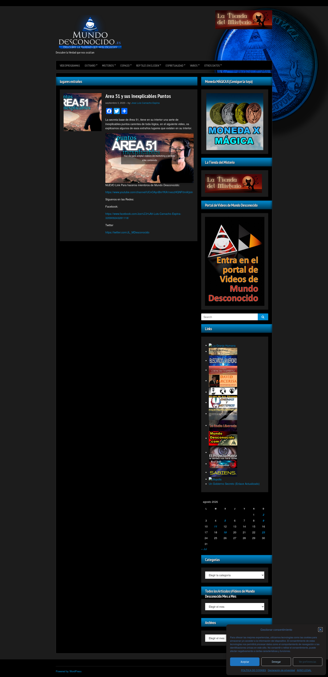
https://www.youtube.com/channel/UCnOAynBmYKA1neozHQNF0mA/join (149, 192)
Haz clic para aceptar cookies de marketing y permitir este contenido (149, 158)
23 (263, 532)
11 (215, 526)
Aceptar (245, 662)
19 (225, 532)
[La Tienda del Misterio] (243, 19)
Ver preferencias (307, 662)
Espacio (125, 65)
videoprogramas (70, 65)
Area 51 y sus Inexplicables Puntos (138, 95)
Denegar (276, 662)
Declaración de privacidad (281, 670)
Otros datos (212, 65)
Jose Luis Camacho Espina (145, 102)
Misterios (108, 65)
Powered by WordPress (69, 671)
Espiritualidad (174, 65)
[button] (320, 629)
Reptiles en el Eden (147, 65)
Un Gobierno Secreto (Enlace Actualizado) (234, 484)
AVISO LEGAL (304, 670)
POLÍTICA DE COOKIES (253, 670)
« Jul (204, 549)
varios (194, 65)
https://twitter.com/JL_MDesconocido (127, 232)
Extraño (90, 65)
